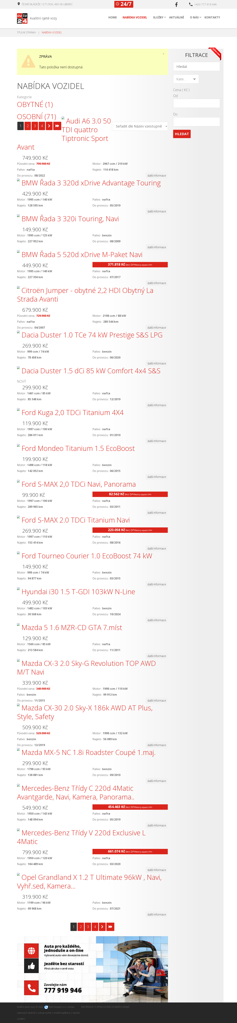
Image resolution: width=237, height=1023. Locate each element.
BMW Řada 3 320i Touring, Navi (70, 218)
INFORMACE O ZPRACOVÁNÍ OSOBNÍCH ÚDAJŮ (105, 1006)
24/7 (126, 4)
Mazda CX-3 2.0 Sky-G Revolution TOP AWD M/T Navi (86, 667)
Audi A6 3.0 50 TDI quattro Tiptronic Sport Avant (64, 134)
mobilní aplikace (62, 1012)
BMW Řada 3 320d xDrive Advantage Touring (91, 183)
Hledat (182, 134)
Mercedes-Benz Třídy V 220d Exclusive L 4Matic (81, 837)
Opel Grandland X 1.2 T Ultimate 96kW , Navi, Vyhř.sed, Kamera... (89, 881)
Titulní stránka (26, 32)
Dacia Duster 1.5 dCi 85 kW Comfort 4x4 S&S (91, 370)
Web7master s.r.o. (57, 1006)
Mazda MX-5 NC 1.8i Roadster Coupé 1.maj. (89, 752)
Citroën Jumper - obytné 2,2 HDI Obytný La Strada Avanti (85, 294)
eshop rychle (44, 1012)
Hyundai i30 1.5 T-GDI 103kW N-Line (78, 591)
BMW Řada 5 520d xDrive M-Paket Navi (82, 254)
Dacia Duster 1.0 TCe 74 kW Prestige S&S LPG (92, 335)
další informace (156, 175)
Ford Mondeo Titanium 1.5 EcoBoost (78, 448)
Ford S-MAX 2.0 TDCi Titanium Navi (76, 520)
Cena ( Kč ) (181, 89)
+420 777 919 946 (205, 4)
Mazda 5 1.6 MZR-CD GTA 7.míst (72, 627)
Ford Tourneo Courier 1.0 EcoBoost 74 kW (87, 555)
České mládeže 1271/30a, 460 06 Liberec (47, 4)
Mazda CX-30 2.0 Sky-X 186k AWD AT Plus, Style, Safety (85, 712)
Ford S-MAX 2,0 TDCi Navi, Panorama (79, 484)
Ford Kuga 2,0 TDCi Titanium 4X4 (73, 412)
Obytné (35, 104)
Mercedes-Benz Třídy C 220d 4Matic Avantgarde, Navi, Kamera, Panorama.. (75, 792)
